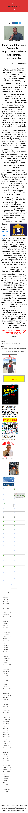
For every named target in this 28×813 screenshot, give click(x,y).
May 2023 (5, 678)
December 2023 (7, 662)
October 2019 (6, 771)
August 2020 (6, 750)
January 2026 (6, 608)
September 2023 (7, 669)
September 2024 (7, 643)
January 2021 (6, 739)
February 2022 (6, 710)
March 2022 (6, 708)
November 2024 (7, 638)
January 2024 (6, 660)
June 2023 (5, 675)
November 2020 (7, 743)
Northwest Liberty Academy (4, 235)
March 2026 (6, 603)
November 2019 (7, 769)
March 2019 (6, 787)
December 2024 (7, 636)
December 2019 (7, 767)
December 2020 (7, 741)
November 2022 (7, 691)
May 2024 (5, 651)
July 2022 (5, 699)
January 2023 (6, 686)
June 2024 (5, 649)
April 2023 (5, 680)
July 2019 (5, 778)
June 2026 (5, 597)
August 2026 (6, 593)
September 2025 (7, 617)
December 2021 (7, 715)
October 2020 (6, 745)
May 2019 (5, 782)
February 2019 (6, 789)
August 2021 (6, 723)
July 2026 (5, 595)
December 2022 (7, 689)
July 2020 (5, 752)
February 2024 (6, 658)
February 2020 (6, 763)
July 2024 (5, 647)
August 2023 (6, 671)
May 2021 (5, 730)
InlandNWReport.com (14, 6)
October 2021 (6, 719)
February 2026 (6, 606)
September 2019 (7, 774)
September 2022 (7, 695)
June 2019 (5, 780)
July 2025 (5, 621)
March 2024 (6, 656)
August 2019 (6, 776)
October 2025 (6, 614)
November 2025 (7, 612)
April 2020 (5, 758)
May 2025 (5, 625)
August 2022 (6, 697)
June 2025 (5, 623)
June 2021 (5, 728)
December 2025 (7, 610)
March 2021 (6, 734)
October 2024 (6, 641)
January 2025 (6, 634)
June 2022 (5, 702)
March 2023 (6, 682)
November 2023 (7, 665)
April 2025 (5, 627)
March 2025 (6, 630)
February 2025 (6, 632)
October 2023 (6, 667)
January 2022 (6, 713)
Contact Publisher (14, 384)
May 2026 (5, 599)
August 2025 (6, 619)
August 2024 (6, 645)
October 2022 (6, 693)
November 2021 (7, 717)
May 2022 (5, 704)
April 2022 (5, 706)
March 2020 (6, 761)
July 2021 (5, 726)
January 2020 (6, 765)
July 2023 (5, 673)
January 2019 (6, 791)
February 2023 (6, 684)
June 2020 (5, 754)
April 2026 (5, 601)
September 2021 (7, 721)
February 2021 (6, 737)
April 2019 (5, 785)
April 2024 (5, 654)
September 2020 (7, 747)
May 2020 (5, 756)
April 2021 (5, 732)
